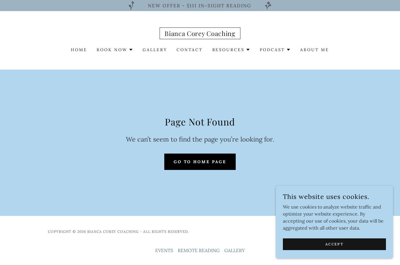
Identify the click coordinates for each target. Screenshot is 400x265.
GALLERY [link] (155, 49)
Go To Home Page (200, 161)
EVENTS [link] (164, 250)
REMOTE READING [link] (199, 250)
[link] (200, 34)
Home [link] (79, 49)
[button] (115, 49)
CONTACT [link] (190, 49)
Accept (334, 244)
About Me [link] (314, 49)
